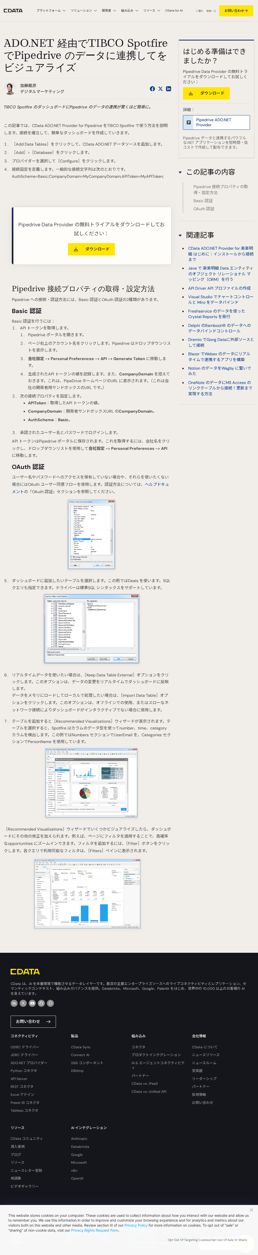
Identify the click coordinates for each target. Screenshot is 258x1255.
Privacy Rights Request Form (94, 1230)
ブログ (16, 1154)
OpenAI (77, 1178)
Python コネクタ (24, 1070)
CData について (205, 1047)
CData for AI (174, 11)
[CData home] (17, 10)
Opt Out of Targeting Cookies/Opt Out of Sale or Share (207, 1240)
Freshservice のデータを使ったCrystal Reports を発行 (216, 314)
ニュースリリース (206, 1055)
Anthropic (79, 1138)
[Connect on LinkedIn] (168, 88)
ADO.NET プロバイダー (29, 1063)
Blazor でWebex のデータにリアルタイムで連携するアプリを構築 (219, 356)
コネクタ (138, 1047)
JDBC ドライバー (24, 1055)
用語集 (16, 1178)
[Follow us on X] (160, 88)
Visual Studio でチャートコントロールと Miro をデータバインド (221, 299)
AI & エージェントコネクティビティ (158, 1065)
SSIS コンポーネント (87, 1063)
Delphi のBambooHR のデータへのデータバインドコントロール (219, 328)
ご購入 (199, 11)
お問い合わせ (234, 11)
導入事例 (18, 1146)
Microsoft (79, 1162)
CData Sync (81, 1047)
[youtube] (32, 1003)
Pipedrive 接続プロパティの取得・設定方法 (221, 189)
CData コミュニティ (27, 1138)
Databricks (80, 1146)
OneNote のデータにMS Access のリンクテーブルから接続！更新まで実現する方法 (220, 388)
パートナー (140, 1075)
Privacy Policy (136, 1225)
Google (77, 1154)
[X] (23, 1003)
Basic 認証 (203, 200)
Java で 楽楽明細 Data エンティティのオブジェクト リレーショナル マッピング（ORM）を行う (220, 274)
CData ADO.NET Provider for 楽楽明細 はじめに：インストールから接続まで (221, 254)
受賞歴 (197, 1070)
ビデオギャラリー (25, 1186)
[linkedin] (14, 1003)
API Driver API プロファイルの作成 (219, 288)
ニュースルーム (204, 1063)
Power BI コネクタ (25, 1102)
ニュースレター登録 (26, 1170)
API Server (19, 1078)
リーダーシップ (204, 1078)
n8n (74, 1170)
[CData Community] (50, 1003)
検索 (208, 11)
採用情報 (199, 1094)
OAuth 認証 (204, 208)
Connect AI (80, 1055)
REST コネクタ (22, 1086)
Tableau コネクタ (24, 1110)
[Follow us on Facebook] (152, 88)
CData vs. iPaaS (145, 1083)
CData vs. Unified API (149, 1091)
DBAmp (77, 1070)
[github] (41, 1003)
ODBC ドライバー (25, 1047)
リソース (17, 1162)
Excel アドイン (22, 1094)
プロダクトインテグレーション (156, 1055)
